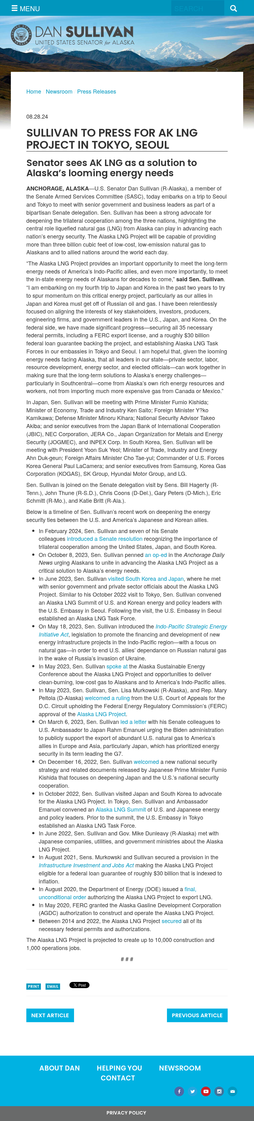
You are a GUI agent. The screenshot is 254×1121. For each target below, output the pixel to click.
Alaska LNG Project (101, 714)
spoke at (117, 666)
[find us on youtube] (205, 1092)
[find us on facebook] (179, 1092)
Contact (118, 1078)
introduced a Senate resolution (104, 538)
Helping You (119, 1068)
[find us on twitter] (192, 1092)
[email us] (232, 1092)
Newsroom (59, 91)
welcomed (146, 761)
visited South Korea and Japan (146, 578)
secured (172, 921)
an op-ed (156, 554)
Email (53, 986)
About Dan (59, 1068)
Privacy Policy (126, 1113)
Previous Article (197, 1015)
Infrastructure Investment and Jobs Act (86, 865)
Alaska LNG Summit (121, 809)
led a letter (133, 721)
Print (33, 986)
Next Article (50, 1015)
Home (33, 91)
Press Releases (96, 91)
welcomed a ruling (107, 698)
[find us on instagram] (219, 1092)
